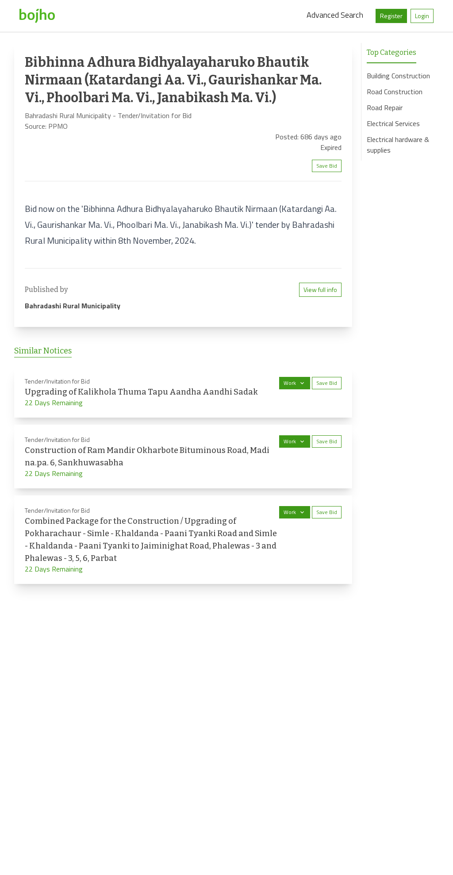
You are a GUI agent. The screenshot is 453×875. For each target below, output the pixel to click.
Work (290, 383)
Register (391, 15)
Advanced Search (335, 15)
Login (422, 15)
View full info (320, 289)
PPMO (58, 126)
